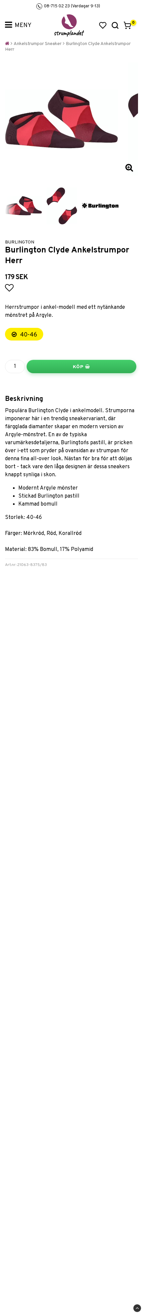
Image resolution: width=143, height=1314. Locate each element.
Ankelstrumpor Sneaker (38, 44)
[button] (103, 25)
